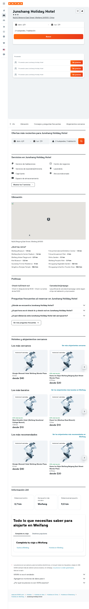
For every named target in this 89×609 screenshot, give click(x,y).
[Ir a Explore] (4, 27)
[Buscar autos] (4, 20)
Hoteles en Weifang (56, 548)
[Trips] (4, 43)
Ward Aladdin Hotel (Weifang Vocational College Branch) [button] (27, 421)
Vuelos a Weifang (23, 548)
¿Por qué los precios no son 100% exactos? (31, 583)
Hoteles (29, 594)
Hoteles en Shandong (68, 594)
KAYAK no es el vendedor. (24, 574)
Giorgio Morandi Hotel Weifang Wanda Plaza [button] (29, 373)
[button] (3, 3)
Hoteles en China (52, 594)
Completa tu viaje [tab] (22, 534)
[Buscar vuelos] (4, 10)
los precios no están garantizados (63, 568)
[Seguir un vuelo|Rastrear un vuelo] (4, 31)
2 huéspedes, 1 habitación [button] (25, 30)
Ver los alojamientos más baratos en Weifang (68, 390)
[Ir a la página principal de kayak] (15, 3)
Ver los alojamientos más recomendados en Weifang (69, 435)
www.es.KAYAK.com (17, 594)
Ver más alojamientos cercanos (74, 345)
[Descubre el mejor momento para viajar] (4, 36)
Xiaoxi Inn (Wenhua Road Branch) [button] (62, 420)
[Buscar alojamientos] (4, 15)
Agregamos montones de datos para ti (29, 578)
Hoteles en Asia (39, 594)
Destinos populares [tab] (39, 534)
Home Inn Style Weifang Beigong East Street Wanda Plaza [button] (66, 377)
